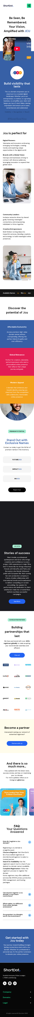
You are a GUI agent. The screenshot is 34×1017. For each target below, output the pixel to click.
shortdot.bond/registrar (11, 846)
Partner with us (17, 732)
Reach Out (17, 490)
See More (17, 590)
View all (17, 644)
